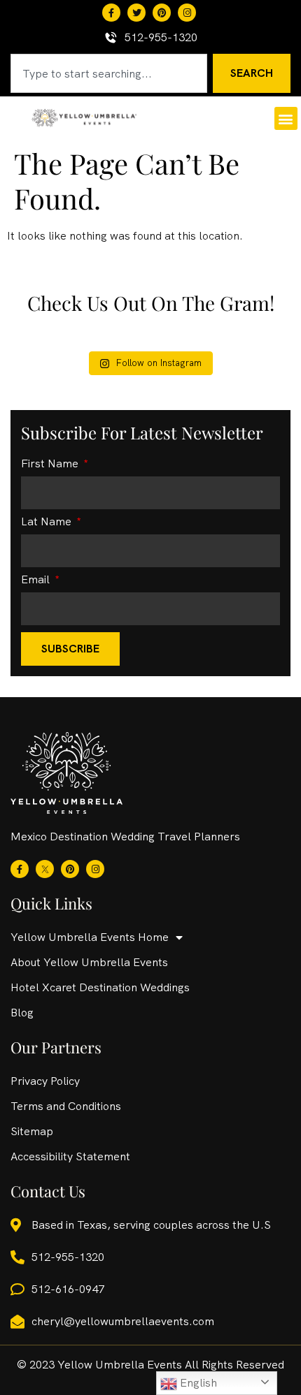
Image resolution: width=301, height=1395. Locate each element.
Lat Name (47, 522)
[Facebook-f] (111, 12)
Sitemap (31, 1131)
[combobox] (108, 73)
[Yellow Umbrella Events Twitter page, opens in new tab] (136, 12)
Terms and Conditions (65, 1106)
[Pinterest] (162, 12)
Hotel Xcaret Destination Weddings (100, 987)
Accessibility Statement (70, 1156)
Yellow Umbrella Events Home (89, 937)
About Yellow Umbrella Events (89, 962)
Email (36, 580)
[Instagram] (187, 12)
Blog (22, 1012)
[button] (286, 118)
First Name (51, 464)
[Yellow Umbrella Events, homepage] (83, 118)
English (197, 1382)
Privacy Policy (45, 1081)
